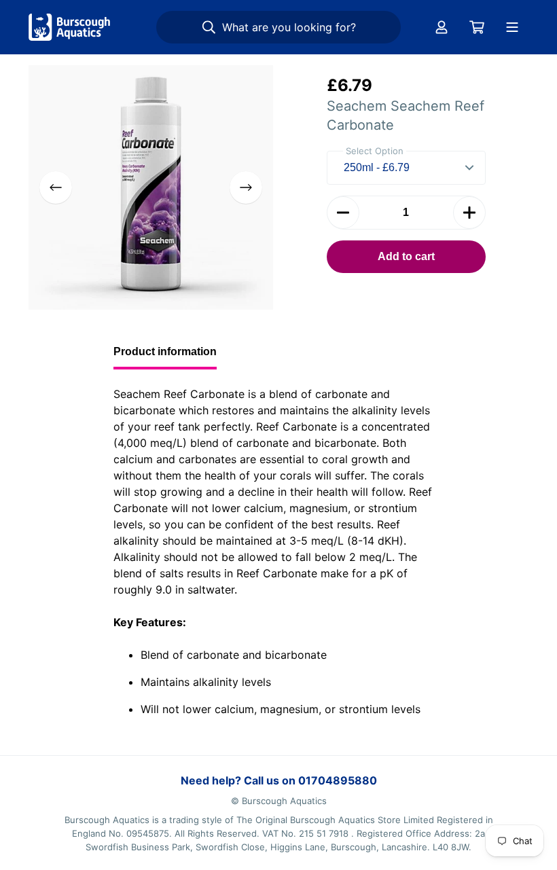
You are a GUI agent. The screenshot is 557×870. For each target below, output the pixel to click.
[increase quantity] (469, 212)
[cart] (477, 27)
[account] (441, 27)
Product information (165, 351)
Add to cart (406, 256)
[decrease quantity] (343, 212)
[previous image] (55, 187)
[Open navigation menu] (512, 27)
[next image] (246, 187)
